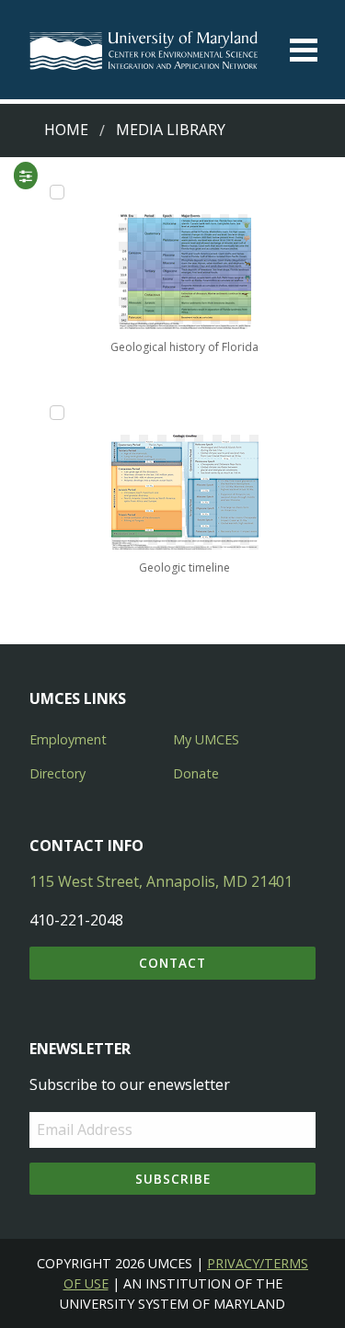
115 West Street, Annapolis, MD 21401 (161, 881)
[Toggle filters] (25, 175)
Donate (196, 773)
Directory (57, 773)
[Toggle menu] (303, 50)
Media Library (170, 129)
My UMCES (206, 739)
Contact (172, 962)
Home (66, 129)
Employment (68, 739)
